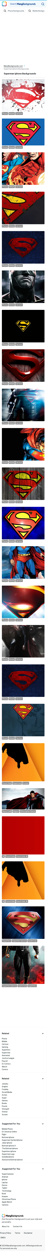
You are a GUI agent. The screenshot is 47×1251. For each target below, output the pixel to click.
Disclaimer (28, 1233)
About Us (5, 1226)
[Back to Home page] (4, 4)
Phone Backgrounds (16, 11)
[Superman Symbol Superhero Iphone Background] (23, 922)
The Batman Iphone (10, 1148)
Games (5, 1101)
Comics (5, 1069)
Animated (6, 1055)
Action (4, 1095)
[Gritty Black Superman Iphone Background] (23, 208)
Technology (6, 1191)
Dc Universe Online (9, 1132)
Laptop (5, 1182)
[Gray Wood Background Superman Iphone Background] (23, 484)
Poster (4, 1106)
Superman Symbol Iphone (12, 1140)
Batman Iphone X (9, 1146)
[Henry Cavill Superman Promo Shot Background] (23, 799)
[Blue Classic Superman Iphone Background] (23, 132)
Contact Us (17, 1226)
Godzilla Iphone (8, 1157)
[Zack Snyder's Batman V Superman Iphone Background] (23, 405)
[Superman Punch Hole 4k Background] (23, 835)
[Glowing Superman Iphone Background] (23, 602)
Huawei (5, 1196)
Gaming (5, 1047)
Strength (5, 1109)
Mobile (4, 1041)
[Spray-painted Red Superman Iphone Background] (23, 365)
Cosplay (5, 1089)
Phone (4, 1039)
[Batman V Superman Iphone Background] (23, 287)
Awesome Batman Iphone (12, 1160)
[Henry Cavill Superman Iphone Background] (23, 641)
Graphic (5, 1087)
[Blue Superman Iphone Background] (23, 523)
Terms (17, 1233)
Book (4, 1194)
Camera (5, 1205)
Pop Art (5, 1061)
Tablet (4, 1188)
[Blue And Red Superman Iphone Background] (23, 681)
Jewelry (5, 1084)
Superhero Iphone (9, 1151)
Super (4, 1098)
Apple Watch (7, 1202)
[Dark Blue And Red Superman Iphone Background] (23, 247)
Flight (4, 1134)
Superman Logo (8, 1154)
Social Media (7, 1092)
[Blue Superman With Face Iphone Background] (23, 720)
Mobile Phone (7, 1129)
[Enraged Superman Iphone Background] (23, 444)
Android (5, 1177)
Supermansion (8, 1174)
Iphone (4, 1180)
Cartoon (5, 1044)
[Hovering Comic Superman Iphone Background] (23, 562)
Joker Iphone (7, 1143)
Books (4, 1103)
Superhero (6, 1050)
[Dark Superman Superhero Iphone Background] (23, 965)
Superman (6, 1053)
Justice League (8, 1058)
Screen (5, 1115)
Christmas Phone (9, 1199)
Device (4, 1185)
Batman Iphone (8, 1137)
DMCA (3, 1238)
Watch (4, 1067)
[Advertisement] (23, 39)
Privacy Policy (5, 1233)
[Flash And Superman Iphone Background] (23, 168)
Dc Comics (6, 1064)
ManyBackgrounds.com (13, 66)
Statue (5, 1112)
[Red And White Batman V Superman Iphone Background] (23, 95)
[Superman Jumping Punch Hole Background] (23, 762)
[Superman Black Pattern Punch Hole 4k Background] (23, 880)
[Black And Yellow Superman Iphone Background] (23, 326)
